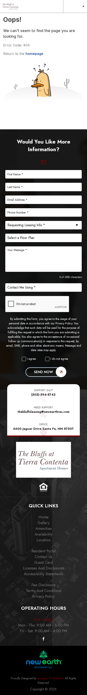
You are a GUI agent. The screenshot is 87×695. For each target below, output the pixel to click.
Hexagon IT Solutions (50, 678)
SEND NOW (43, 372)
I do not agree (59, 359)
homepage (34, 54)
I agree (31, 359)
